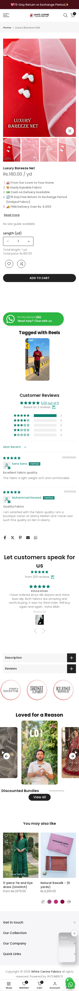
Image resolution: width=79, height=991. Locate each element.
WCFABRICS (55, 976)
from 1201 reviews (37, 577)
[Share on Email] (28, 537)
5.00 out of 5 (50, 403)
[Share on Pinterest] (20, 537)
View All (39, 797)
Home (7, 27)
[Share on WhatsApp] (35, 537)
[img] (11, 458)
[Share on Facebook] (5, 537)
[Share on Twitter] (12, 537)
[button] (22, 415)
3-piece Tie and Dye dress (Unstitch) (18, 885)
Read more (12, 215)
